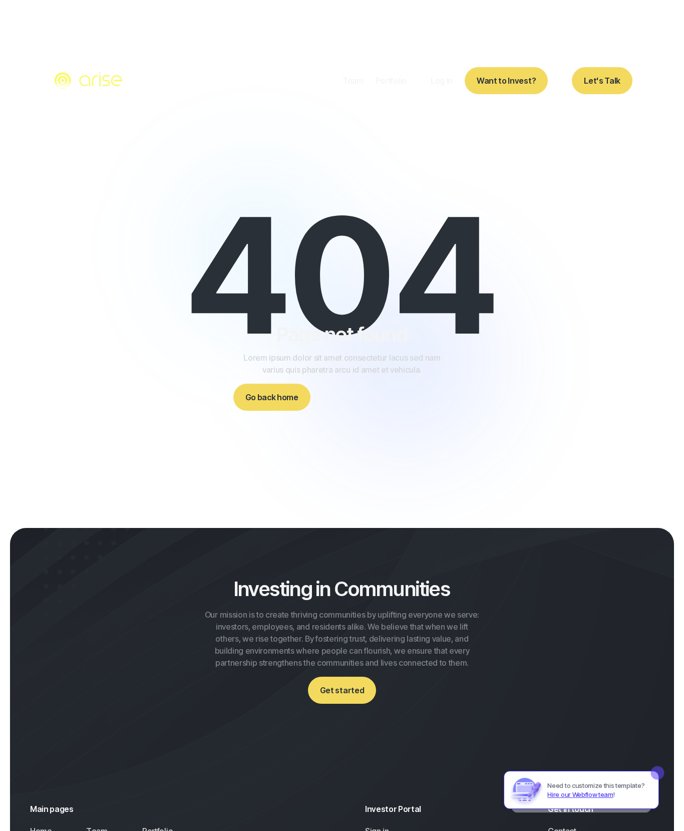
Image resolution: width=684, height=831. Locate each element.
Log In (442, 81)
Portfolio (391, 81)
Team (353, 81)
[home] (90, 81)
